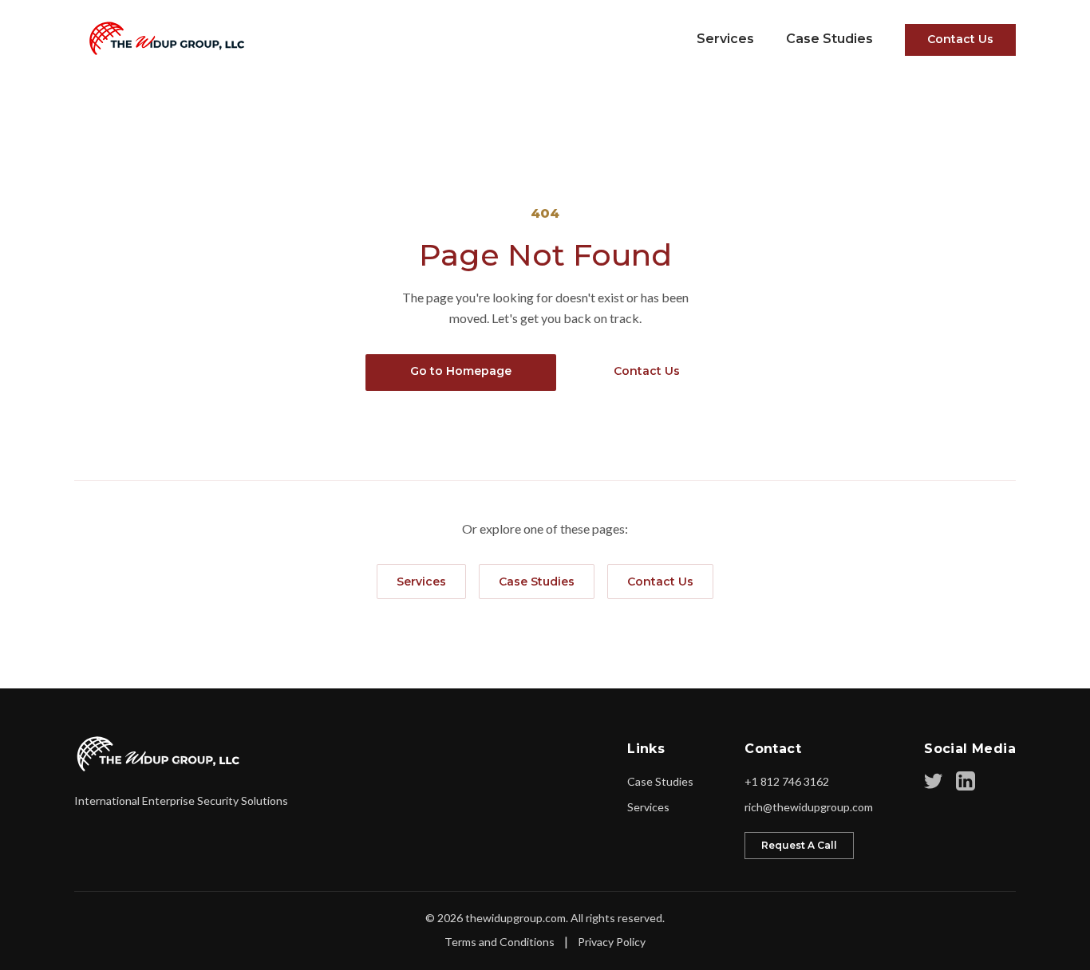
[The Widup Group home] (159, 754)
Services (725, 38)
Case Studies (829, 38)
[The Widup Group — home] (161, 38)
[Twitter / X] (933, 781)
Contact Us (960, 39)
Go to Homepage (460, 371)
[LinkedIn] (965, 781)
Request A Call (799, 845)
